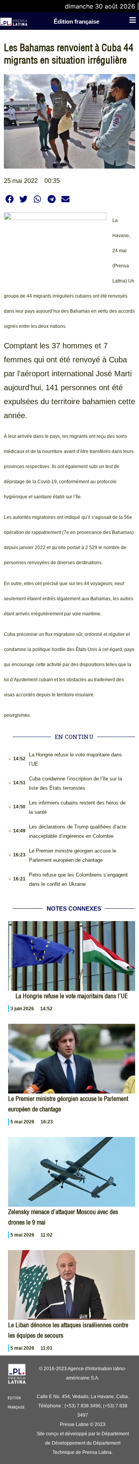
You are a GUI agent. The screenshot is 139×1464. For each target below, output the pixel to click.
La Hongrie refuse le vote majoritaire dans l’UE (71, 996)
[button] (9, 199)
